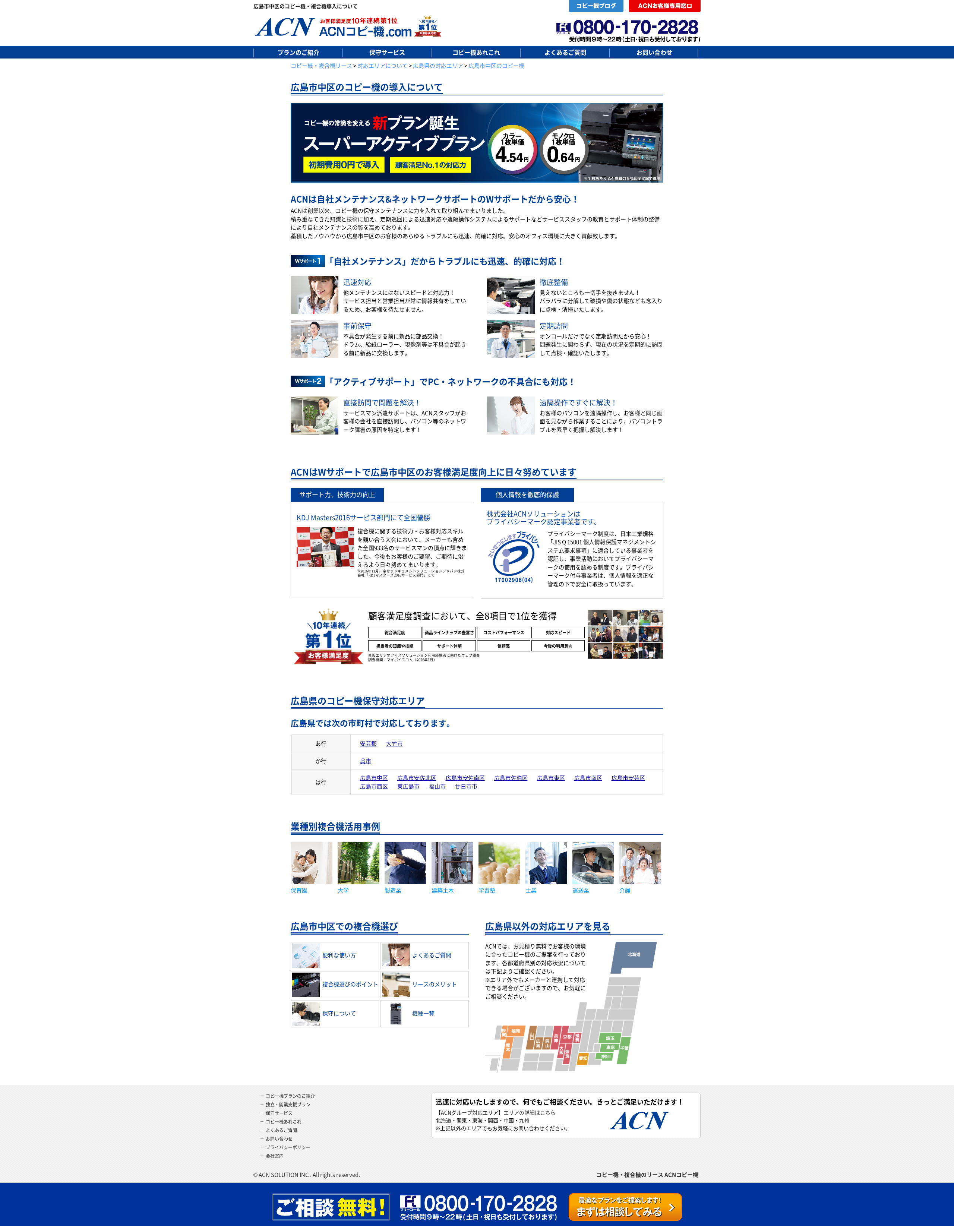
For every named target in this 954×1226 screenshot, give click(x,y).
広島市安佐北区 (416, 777)
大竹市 (394, 743)
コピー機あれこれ (476, 52)
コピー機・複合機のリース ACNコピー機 (647, 1174)
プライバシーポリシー (288, 1147)
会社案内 (275, 1156)
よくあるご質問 (565, 52)
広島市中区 (374, 777)
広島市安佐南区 (465, 777)
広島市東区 (551, 777)
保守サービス (387, 52)
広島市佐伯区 (511, 777)
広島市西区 (374, 786)
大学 (343, 890)
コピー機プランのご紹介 (290, 1096)
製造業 (393, 890)
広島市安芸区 (628, 777)
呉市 (365, 761)
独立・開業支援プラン (288, 1104)
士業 (531, 890)
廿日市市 (466, 786)
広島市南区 (588, 777)
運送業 (580, 890)
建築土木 (443, 890)
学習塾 (486, 890)
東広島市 (408, 786)
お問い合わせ (654, 52)
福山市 (437, 786)
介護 (625, 890)
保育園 (299, 890)
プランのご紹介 (298, 52)
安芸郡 (368, 743)
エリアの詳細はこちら (529, 1112)
